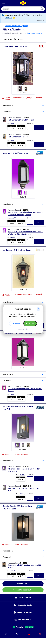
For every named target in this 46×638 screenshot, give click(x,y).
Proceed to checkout (22, 590)
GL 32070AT (25, 466)
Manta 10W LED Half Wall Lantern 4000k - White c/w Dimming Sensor (25, 233)
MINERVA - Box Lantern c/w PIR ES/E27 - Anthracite (24, 470)
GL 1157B (24, 210)
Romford (8, 17)
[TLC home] (23, 3)
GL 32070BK (25, 486)
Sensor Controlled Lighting (16, 25)
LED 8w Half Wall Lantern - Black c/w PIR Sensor (25, 390)
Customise (16, 323)
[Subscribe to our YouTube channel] (29, 634)
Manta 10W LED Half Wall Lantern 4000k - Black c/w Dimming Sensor (25, 213)
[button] (38, 309)
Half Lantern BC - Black (17, 137)
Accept (31, 323)
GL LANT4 (24, 386)
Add (39, 127)
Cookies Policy (23, 329)
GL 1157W (24, 229)
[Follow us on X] (17, 634)
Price (11, 123)
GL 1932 (23, 563)
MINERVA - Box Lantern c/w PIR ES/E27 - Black (24, 489)
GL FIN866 (24, 117)
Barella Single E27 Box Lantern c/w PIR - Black (25, 566)
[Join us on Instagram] (40, 634)
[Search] (42, 8)
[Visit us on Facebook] (6, 634)
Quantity (30, 123)
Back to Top (22, 583)
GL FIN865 (24, 134)
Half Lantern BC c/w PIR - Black (21, 120)
